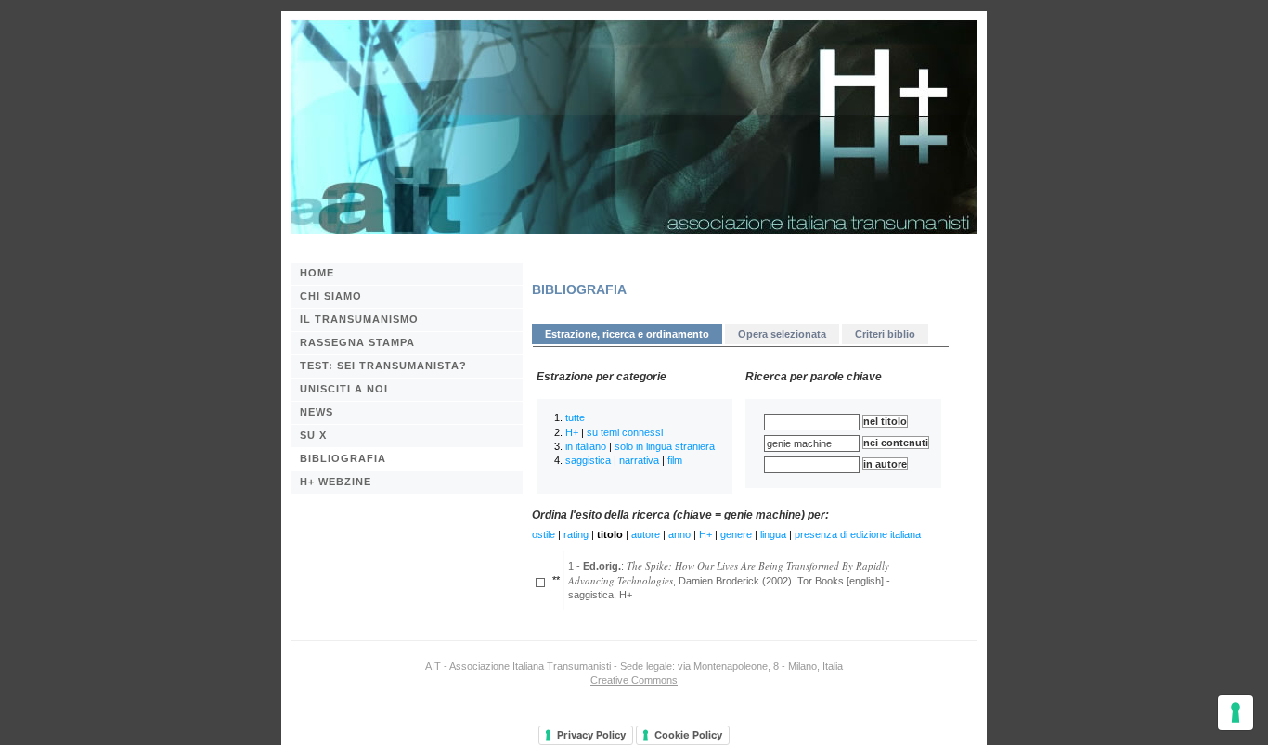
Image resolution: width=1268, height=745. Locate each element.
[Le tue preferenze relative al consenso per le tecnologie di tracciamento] (1235, 712)
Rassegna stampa (357, 342)
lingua (773, 534)
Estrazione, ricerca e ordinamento (627, 334)
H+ (571, 432)
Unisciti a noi (344, 388)
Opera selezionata (782, 334)
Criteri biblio (885, 334)
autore (645, 534)
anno (679, 534)
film (674, 460)
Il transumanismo (359, 319)
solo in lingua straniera (665, 446)
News (316, 411)
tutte (575, 417)
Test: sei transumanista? (383, 365)
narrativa (639, 460)
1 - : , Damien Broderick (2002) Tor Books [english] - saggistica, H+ (729, 579)
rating (576, 534)
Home (317, 272)
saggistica (588, 460)
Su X (313, 435)
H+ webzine (335, 481)
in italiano (585, 446)
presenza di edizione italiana (858, 534)
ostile (543, 534)
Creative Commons (634, 680)
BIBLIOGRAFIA (343, 458)
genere (736, 534)
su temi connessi (625, 432)
